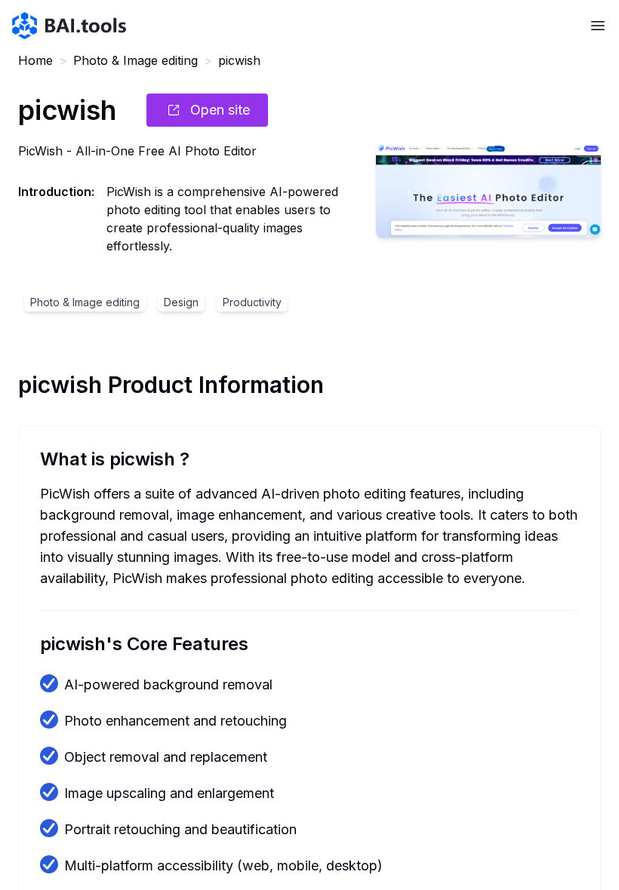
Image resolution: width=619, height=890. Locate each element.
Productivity (252, 302)
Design (181, 302)
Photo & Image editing (135, 60)
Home (35, 60)
